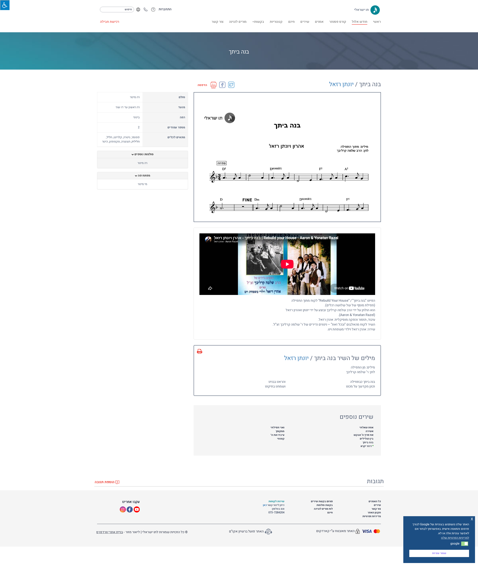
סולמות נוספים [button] (143, 154)
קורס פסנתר (337, 21)
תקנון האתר (374, 513)
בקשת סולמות (324, 505)
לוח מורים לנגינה (323, 509)
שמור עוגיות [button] (439, 553)
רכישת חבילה (109, 21)
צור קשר (218, 21)
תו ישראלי (362, 9)
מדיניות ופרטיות (371, 516)
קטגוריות (276, 21)
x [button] (472, 519)
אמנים (319, 21)
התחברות (165, 9)
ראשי (377, 21)
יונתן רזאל (341, 84)
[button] (464, 544)
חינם (291, 21)
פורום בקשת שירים (322, 501)
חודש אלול (359, 21)
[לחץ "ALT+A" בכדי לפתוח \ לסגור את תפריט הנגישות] (5, 5)
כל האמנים (375, 501)
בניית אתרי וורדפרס (109, 532)
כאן (265, 505)
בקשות (259, 21)
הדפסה (202, 85)
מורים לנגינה (237, 21)
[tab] (142, 154)
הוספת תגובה (105, 482)
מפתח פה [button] (143, 175)
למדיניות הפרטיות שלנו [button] (455, 538)
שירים (304, 21)
